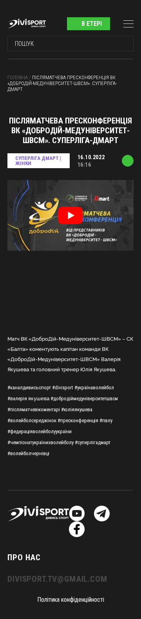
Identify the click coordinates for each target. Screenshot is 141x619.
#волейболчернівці (28, 453)
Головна (18, 77)
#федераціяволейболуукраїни (39, 431)
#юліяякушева (76, 409)
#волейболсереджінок (31, 420)
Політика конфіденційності (70, 599)
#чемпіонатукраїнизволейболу (40, 442)
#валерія (17, 398)
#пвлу (105, 420)
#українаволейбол (94, 387)
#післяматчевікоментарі (33, 409)
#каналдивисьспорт (29, 387)
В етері (91, 23)
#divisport (62, 387)
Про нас (24, 557)
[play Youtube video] (70, 215)
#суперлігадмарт (92, 442)
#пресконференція (78, 420)
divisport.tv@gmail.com (57, 579)
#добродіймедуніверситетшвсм (84, 398)
